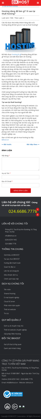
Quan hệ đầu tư (9, 267)
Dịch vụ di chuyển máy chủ (13, 326)
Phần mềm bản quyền (12, 305)
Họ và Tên (6, 173)
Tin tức (6, 313)
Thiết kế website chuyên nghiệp (15, 330)
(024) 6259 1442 (11, 240)
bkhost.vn (5, 140)
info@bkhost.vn (10, 236)
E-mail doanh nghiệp (11, 297)
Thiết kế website (10, 309)
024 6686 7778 (10, 244)
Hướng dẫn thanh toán (12, 263)
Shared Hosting (9, 293)
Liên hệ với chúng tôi (11, 271)
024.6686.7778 (23, 211)
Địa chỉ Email (7, 181)
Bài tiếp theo (32, 144)
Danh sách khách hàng (12, 348)
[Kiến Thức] (20, 2)
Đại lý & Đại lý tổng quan (12, 344)
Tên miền (7, 289)
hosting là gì (16, 54)
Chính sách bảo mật (11, 279)
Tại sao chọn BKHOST (12, 259)
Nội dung (6, 155)
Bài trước (7, 144)
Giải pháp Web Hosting (12, 334)
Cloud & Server (9, 301)
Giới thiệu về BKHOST (11, 255)
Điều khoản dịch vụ (11, 275)
